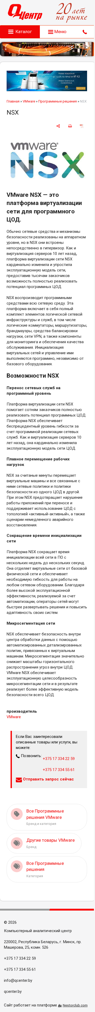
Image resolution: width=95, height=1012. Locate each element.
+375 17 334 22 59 (59, 758)
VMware (29, 101)
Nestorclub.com (75, 1005)
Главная (13, 101)
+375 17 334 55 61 (59, 769)
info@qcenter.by (18, 980)
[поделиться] (58, 126)
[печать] (70, 126)
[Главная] (25, 13)
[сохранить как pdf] (81, 126)
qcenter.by (13, 991)
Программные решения (57, 101)
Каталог (24, 31)
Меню (59, 31)
